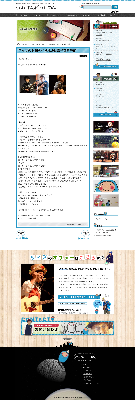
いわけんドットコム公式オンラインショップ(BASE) (106, 231)
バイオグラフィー (88, 371)
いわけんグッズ (87, 374)
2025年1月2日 (100, 84)
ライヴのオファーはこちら (91, 383)
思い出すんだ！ (101, 96)
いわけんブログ (39, 44)
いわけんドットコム (27, 44)
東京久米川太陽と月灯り (103, 40)
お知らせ (81, 224)
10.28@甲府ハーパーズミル (104, 107)
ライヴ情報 (86, 367)
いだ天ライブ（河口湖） (103, 60)
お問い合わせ (87, 380)
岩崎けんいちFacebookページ (105, 235)
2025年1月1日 (100, 90)
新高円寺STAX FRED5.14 (104, 54)
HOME (85, 364)
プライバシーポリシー (102, 219)
